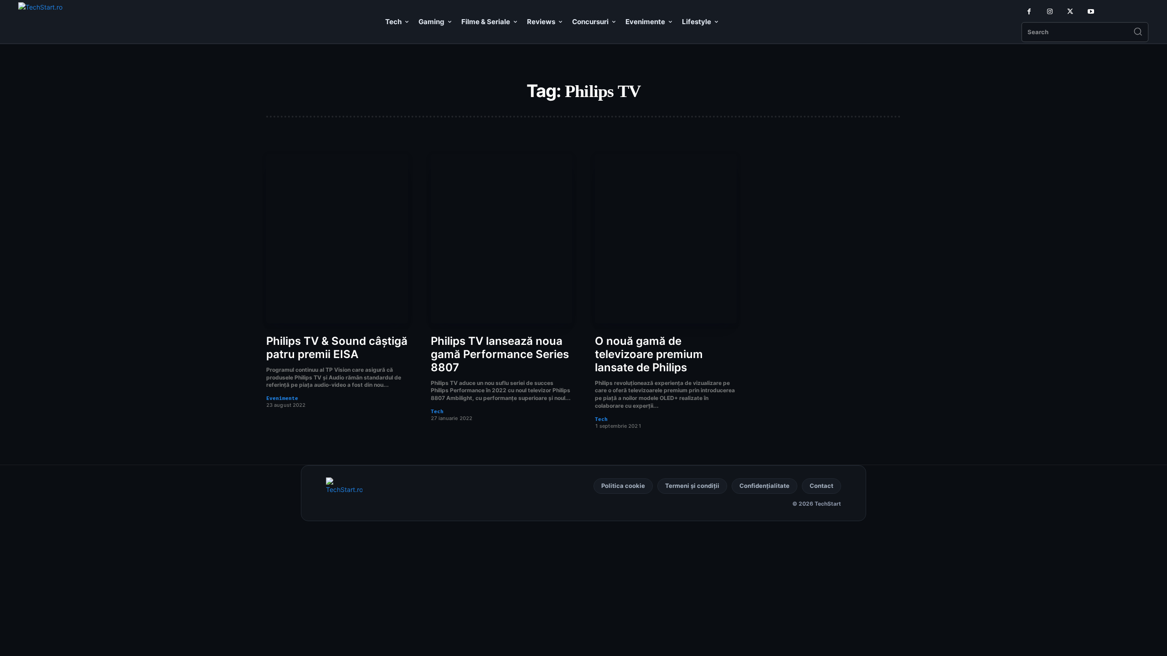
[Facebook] (1029, 12)
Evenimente (282, 398)
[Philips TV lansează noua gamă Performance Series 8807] (502, 239)
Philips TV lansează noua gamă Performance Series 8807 (500, 354)
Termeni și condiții (692, 485)
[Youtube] (1091, 12)
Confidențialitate (764, 485)
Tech (437, 412)
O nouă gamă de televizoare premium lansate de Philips (649, 354)
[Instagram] (1050, 12)
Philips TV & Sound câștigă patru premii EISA (337, 347)
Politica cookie (623, 485)
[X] (1070, 12)
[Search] (1137, 32)
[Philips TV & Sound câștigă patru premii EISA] (337, 239)
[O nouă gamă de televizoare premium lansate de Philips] (666, 239)
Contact (821, 485)
